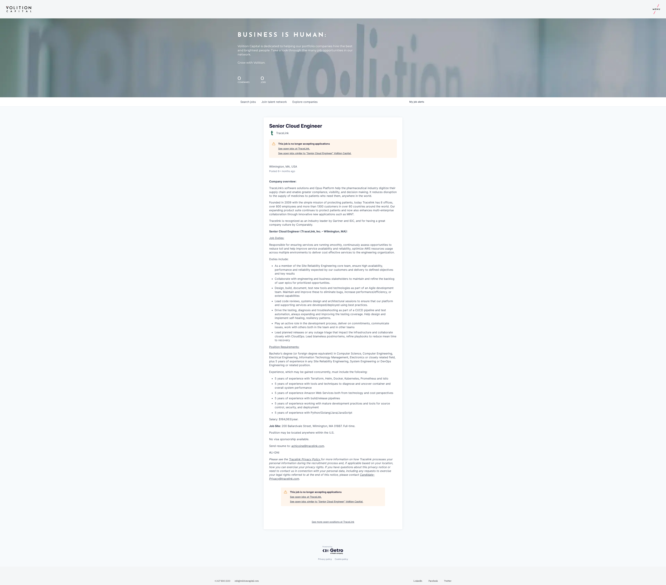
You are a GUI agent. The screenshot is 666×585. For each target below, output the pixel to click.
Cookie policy (341, 559)
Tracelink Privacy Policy (305, 459)
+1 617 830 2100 (222, 580)
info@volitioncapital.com (247, 580)
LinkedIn (417, 580)
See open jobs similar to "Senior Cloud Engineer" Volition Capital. (314, 153)
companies (305, 102)
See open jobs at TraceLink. (294, 148)
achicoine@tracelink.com (307, 446)
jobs (248, 102)
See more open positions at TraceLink (333, 521)
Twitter (447, 580)
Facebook (433, 580)
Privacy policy (325, 559)
